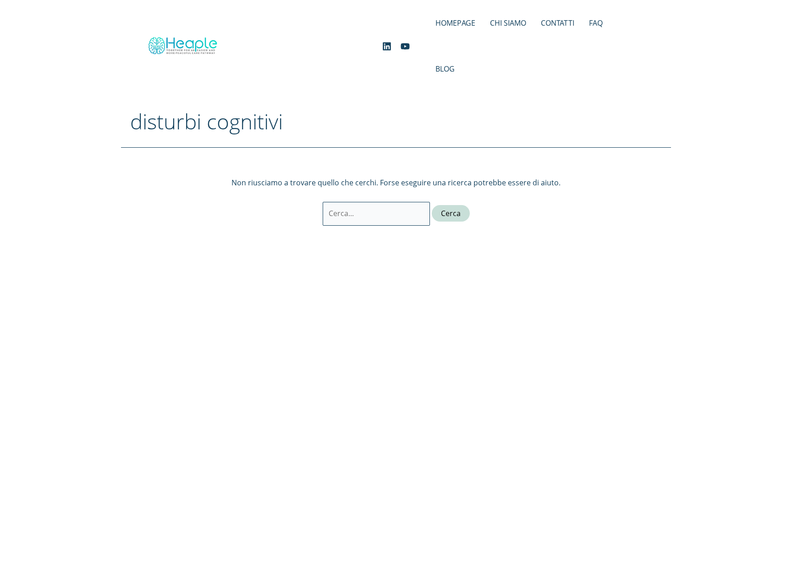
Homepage (455, 23)
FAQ (596, 23)
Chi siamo (508, 23)
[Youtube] (405, 46)
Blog (445, 69)
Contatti (557, 23)
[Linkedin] (386, 46)
